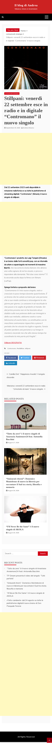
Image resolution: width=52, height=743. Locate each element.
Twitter (25, 357)
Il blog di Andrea (26, 5)
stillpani (27, 348)
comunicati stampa (12, 93)
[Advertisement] (26, 159)
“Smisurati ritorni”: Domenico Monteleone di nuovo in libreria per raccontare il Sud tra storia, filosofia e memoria (27, 586)
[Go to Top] (49, 740)
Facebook (11, 357)
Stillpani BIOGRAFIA (13, 342)
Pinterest (40, 357)
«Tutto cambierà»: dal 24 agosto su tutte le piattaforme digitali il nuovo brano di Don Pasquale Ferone (25, 603)
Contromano (11, 348)
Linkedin (11, 363)
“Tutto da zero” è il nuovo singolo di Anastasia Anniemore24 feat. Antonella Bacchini (24, 436)
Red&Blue (20, 348)
